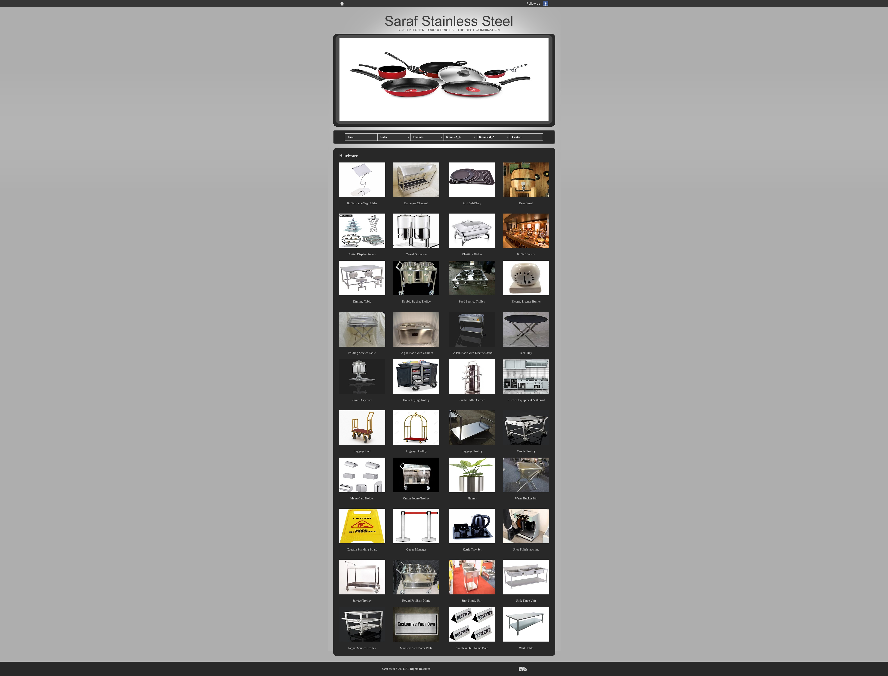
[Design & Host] (522, 671)
